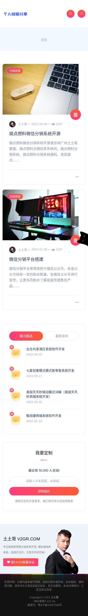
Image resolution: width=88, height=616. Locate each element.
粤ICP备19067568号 (50, 605)
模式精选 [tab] (26, 336)
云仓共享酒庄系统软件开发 (45, 349)
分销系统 (15, 70)
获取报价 (44, 491)
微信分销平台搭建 (26, 259)
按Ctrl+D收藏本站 (22, 562)
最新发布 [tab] (62, 336)
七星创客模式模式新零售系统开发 (50, 370)
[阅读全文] (77, 177)
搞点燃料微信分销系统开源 (34, 133)
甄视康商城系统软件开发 (44, 415)
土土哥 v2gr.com (21, 539)
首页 (44, 40)
